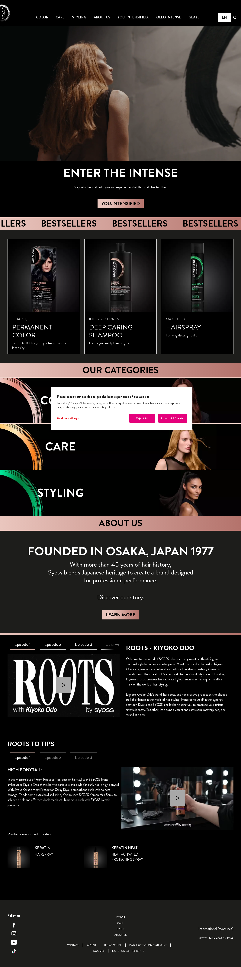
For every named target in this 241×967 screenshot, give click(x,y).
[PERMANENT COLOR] (44, 296)
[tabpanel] (64, 686)
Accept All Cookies (172, 418)
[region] (121, 408)
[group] (120, 296)
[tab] (22, 644)
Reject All (142, 418)
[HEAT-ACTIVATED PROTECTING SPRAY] (120, 859)
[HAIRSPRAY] (197, 296)
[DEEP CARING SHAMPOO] (120, 296)
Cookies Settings (68, 418)
